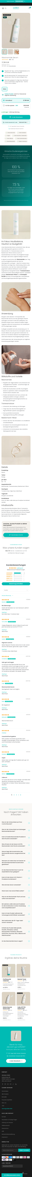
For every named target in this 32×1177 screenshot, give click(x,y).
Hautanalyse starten (17, 535)
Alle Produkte (5, 1094)
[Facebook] (2, 1084)
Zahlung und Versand (7, 1122)
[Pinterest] (8, 1084)
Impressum (5, 1137)
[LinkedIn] (16, 1084)
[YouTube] (10, 1084)
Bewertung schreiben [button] (16, 584)
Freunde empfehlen (7, 1100)
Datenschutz (5, 1128)
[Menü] (3, 8)
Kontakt (4, 1117)
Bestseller (4, 1097)
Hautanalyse (5, 1091)
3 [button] (16, 795)
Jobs (3, 1105)
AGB (3, 1131)
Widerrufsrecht (6, 1125)
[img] (5, 600)
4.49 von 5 (20, 568)
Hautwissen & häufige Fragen (9, 1119)
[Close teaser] (23, 1173)
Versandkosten (12, 66)
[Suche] (5, 8)
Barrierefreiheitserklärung (8, 1134)
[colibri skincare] (16, 8)
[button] (10, 573)
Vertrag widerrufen (7, 1108)
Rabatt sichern (24, 1150)
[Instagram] (5, 1084)
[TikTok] (13, 1084)
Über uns (4, 1103)
